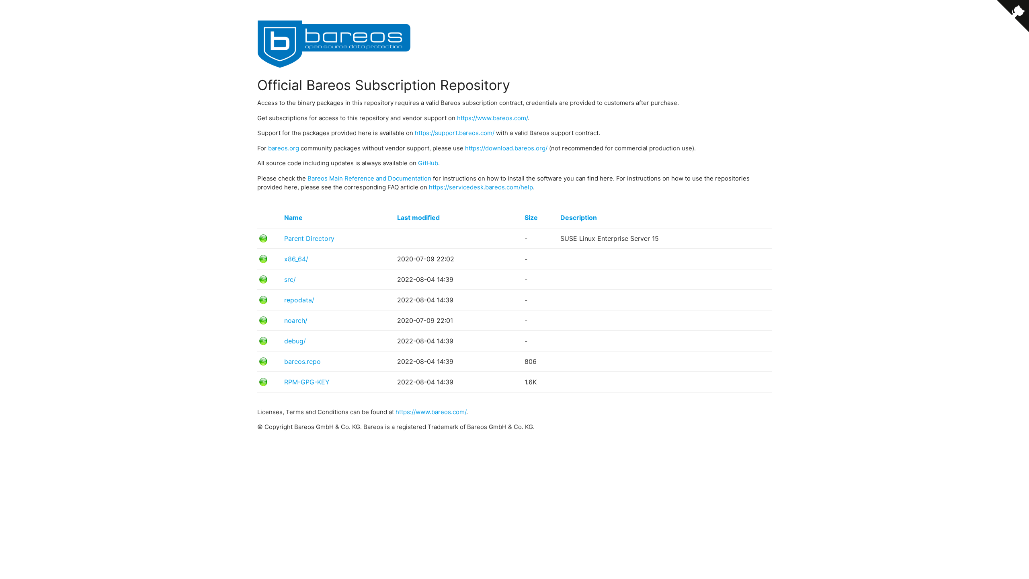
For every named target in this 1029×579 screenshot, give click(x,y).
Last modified (418, 218)
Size (531, 218)
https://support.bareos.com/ (454, 133)
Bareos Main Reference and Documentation (369, 178)
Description (578, 218)
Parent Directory (309, 238)
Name (293, 218)
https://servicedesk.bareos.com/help (481, 187)
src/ (290, 279)
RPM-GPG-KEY (307, 382)
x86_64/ (296, 259)
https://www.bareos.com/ (492, 118)
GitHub (428, 163)
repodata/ (299, 300)
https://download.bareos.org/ (506, 148)
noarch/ (295, 320)
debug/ (295, 341)
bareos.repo (302, 361)
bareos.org (283, 148)
